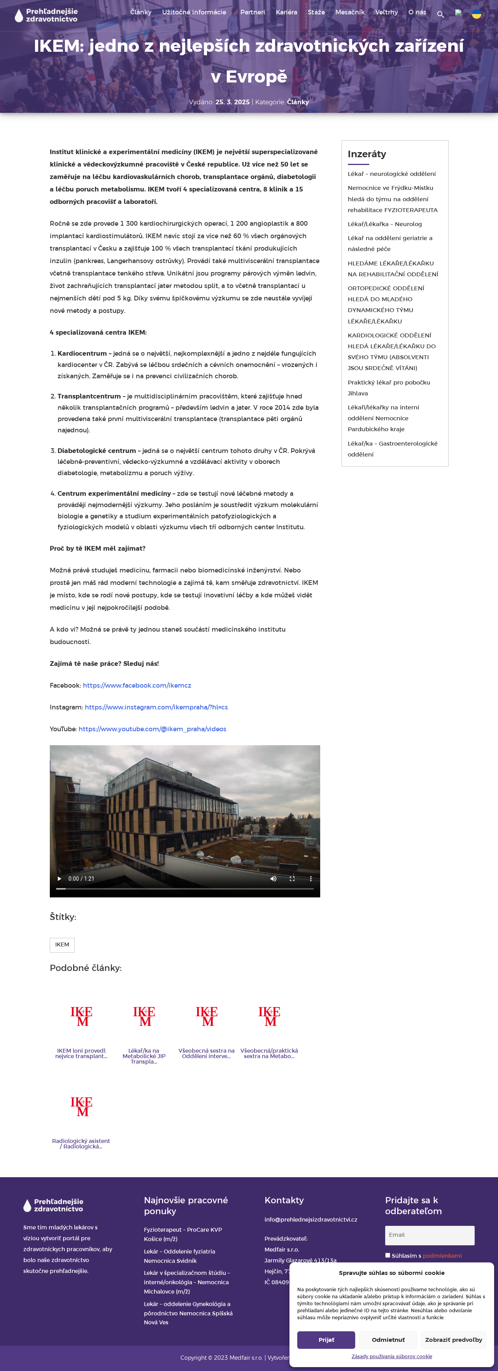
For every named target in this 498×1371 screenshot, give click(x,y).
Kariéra (286, 13)
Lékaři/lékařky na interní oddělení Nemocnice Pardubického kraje (383, 418)
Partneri (252, 13)
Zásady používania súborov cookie (392, 1357)
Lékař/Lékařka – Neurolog (385, 224)
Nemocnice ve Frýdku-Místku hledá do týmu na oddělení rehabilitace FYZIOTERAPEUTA (393, 199)
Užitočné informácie (194, 13)
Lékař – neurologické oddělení (392, 174)
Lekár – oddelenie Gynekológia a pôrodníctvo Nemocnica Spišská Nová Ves (188, 1314)
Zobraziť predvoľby (453, 1340)
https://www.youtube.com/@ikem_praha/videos (152, 729)
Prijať (326, 1340)
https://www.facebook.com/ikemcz (137, 686)
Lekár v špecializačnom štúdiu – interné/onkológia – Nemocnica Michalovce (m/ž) (187, 1283)
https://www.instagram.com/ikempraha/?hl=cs (156, 708)
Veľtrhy (386, 13)
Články (141, 13)
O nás (417, 13)
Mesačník (350, 13)
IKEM (62, 945)
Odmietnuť (388, 1340)
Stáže (316, 13)
